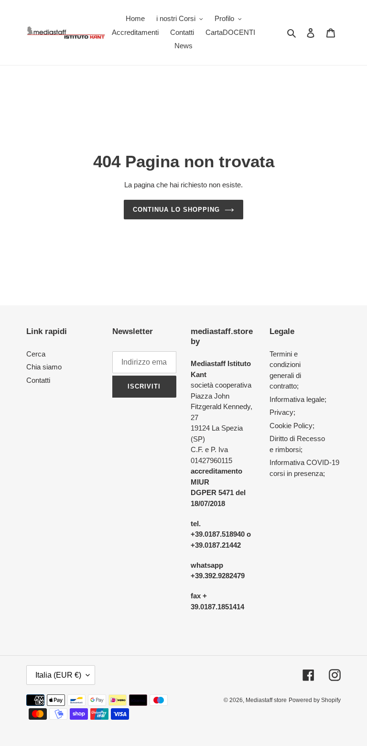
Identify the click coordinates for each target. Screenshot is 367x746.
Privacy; (282, 412)
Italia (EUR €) (58, 675)
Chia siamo (44, 367)
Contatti (38, 380)
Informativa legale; (298, 399)
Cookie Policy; (292, 426)
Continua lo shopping (176, 209)
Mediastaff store (266, 700)
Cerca (35, 354)
